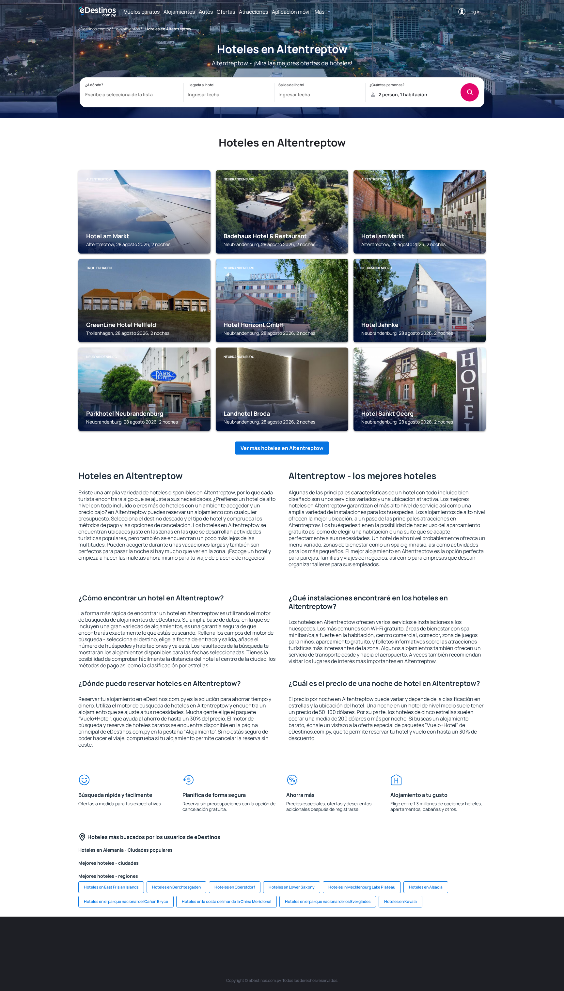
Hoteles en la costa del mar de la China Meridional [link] (226, 901)
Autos (206, 11)
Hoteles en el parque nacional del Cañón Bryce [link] (126, 901)
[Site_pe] (204, 936)
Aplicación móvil (291, 11)
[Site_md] (262, 936)
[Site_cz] (243, 936)
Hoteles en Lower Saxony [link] (292, 887)
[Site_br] (125, 936)
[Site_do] (341, 936)
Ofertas (226, 11)
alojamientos (128, 29)
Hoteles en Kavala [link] (400, 901)
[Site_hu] (301, 936)
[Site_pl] (184, 936)
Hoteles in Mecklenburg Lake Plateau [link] (361, 887)
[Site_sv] (380, 936)
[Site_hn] (439, 936)
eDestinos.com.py (94, 29)
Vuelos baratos (142, 11)
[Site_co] (321, 936)
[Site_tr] (223, 936)
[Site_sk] (282, 936)
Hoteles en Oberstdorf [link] (234, 887)
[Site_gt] (419, 936)
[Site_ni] (399, 936)
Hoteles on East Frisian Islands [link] (111, 887)
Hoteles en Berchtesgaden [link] (176, 887)
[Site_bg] (164, 936)
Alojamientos (179, 11)
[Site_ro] (145, 936)
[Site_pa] (360, 936)
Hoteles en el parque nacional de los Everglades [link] (327, 901)
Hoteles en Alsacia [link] (426, 887)
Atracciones (253, 11)
